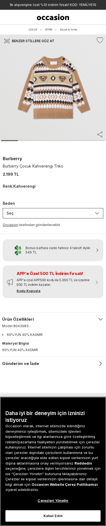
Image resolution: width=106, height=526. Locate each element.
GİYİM (48, 29)
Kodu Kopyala (28, 291)
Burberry (12, 158)
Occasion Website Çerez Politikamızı (65, 484)
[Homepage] (53, 17)
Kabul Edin (53, 515)
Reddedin (83, 463)
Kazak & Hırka (68, 29)
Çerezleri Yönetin (53, 500)
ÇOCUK (33, 29)
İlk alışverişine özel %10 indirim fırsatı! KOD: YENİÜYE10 (53, 5)
